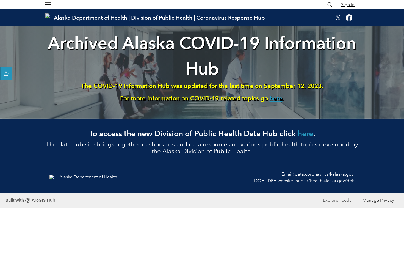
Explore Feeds (337, 200)
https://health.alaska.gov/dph (325, 180)
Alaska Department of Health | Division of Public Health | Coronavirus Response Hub (159, 17)
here (276, 98)
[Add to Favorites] (6, 73)
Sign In (348, 4)
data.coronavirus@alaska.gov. (325, 174)
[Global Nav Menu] (48, 4)
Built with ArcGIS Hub (30, 200)
